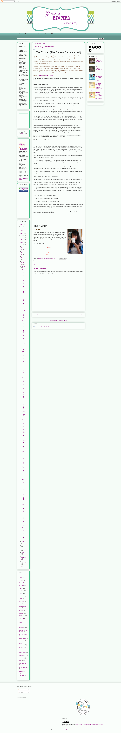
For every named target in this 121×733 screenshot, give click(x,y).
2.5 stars (21, 580)
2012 (21, 242)
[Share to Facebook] (64, 258)
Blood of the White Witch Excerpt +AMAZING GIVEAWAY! (23, 306)
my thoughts (22, 647)
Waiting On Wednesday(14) (23, 533)
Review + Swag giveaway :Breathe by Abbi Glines (23, 363)
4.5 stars (21, 596)
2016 (21, 233)
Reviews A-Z (28, 33)
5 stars (20, 598)
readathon (21, 658)
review (20, 660)
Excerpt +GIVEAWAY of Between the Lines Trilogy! (98, 77)
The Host (23, 291)
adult (20, 604)
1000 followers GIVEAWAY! (98, 68)
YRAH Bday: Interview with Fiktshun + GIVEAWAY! (98, 95)
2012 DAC (21, 583)
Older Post (80, 315)
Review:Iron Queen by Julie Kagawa (23, 341)
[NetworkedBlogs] (23, 189)
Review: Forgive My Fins (23, 497)
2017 (21, 230)
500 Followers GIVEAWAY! (98, 60)
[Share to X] (62, 258)
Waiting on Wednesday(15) (23, 471)
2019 (21, 226)
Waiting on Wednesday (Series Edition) (23, 278)
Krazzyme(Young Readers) (24, 149)
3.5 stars (21, 590)
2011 (21, 244)
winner (20, 677)
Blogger (68, 730)
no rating (21, 650)
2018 (21, 228)
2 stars (20, 577)
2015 (21, 235)
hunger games (22, 638)
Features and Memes (50, 33)
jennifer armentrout (21, 644)
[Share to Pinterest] (66, 258)
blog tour (39, 261)
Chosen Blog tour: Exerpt (23, 485)
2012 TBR (21, 585)
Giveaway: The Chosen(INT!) (23, 458)
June (23, 545)
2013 (21, 240)
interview (21, 640)
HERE (23, 133)
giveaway (21, 627)
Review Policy (38, 33)
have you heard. (23, 634)
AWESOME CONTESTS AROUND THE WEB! (23, 439)
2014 (21, 237)
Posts (20, 689)
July (23, 541)
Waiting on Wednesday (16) (23, 383)
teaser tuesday (22, 663)
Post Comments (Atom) (61, 320)
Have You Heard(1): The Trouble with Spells (23, 515)
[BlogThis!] (61, 258)
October (23, 257)
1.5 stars (21, 575)
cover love (21, 618)
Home (20, 33)
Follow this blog (24, 190)
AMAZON (40, 75)
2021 (21, 224)
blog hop (21, 610)
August (24, 266)
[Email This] (59, 258)
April (23, 552)
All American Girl (23, 423)
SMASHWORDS (48, 75)
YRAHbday (21, 601)
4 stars (20, 593)
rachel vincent (22, 652)
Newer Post (36, 315)
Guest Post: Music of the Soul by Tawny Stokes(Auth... (23, 404)
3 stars (20, 588)
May (23, 549)
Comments (21, 692)
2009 (21, 566)
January (23, 562)
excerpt (21, 625)
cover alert (21, 615)
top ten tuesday (23, 667)
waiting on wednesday (22, 674)
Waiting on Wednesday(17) (23, 326)
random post (22, 655)
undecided (21, 671)
